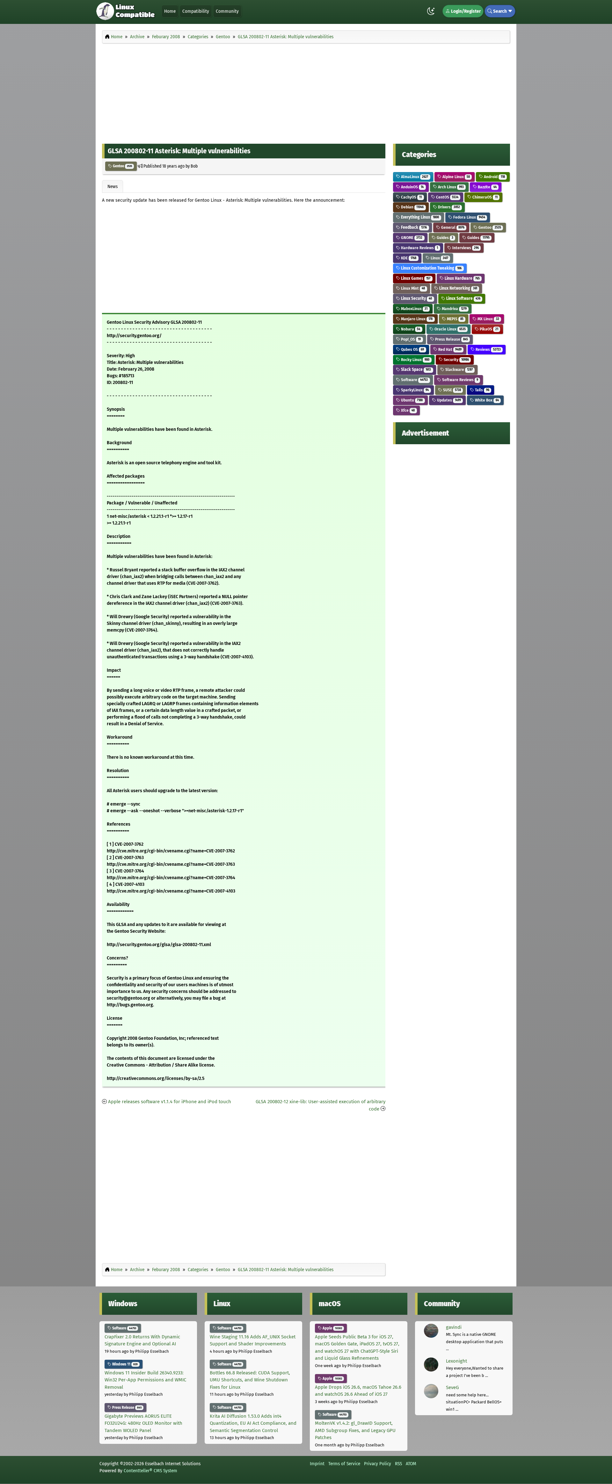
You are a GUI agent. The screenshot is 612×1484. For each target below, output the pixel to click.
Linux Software (462, 298)
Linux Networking (457, 288)
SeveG (452, 1387)
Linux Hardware (462, 278)
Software (414, 379)
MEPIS (454, 318)
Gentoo (122, 166)
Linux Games (415, 278)
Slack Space (415, 369)
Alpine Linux (455, 176)
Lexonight (456, 1361)
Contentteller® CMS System (150, 1470)
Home (170, 11)
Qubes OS (412, 349)
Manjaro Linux (416, 318)
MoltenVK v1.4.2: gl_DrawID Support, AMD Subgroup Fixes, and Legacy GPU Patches (355, 1430)
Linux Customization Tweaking (431, 268)
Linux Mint (412, 288)
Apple (332, 1328)
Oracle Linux (449, 329)
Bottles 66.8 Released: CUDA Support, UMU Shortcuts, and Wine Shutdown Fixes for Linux (250, 1380)
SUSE (451, 389)
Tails (481, 389)
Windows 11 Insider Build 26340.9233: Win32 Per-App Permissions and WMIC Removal (145, 1380)
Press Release (451, 339)
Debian (412, 207)
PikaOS (488, 329)
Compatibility (195, 11)
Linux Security (416, 298)
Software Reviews (459, 379)
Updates (448, 400)
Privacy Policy (377, 1463)
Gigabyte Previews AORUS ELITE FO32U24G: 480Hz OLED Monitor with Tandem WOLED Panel (143, 1423)
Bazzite (486, 187)
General (452, 227)
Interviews (465, 247)
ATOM (411, 1463)
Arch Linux (450, 187)
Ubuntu (411, 400)
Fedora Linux (468, 217)
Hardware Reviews (419, 247)
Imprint (317, 1463)
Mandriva (454, 308)
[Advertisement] (306, 91)
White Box (486, 400)
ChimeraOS (484, 197)
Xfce (407, 410)
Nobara (410, 329)
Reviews (487, 349)
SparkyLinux (414, 389)
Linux (439, 258)
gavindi (454, 1327)
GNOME (411, 237)
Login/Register (465, 11)
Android (494, 176)
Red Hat (449, 349)
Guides (444, 237)
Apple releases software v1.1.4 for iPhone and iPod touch (169, 1101)
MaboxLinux (413, 308)
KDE (408, 258)
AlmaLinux (414, 176)
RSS (398, 1463)
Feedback (413, 227)
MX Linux (488, 318)
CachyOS (411, 197)
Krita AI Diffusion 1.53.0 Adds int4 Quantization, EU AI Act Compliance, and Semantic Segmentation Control (253, 1423)
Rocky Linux (414, 359)
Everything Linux (419, 217)
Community (227, 11)
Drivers (448, 207)
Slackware (458, 369)
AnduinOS (412, 187)
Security (456, 359)
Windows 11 (124, 1364)
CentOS (446, 197)
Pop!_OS (410, 339)
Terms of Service (344, 1463)
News (112, 186)
